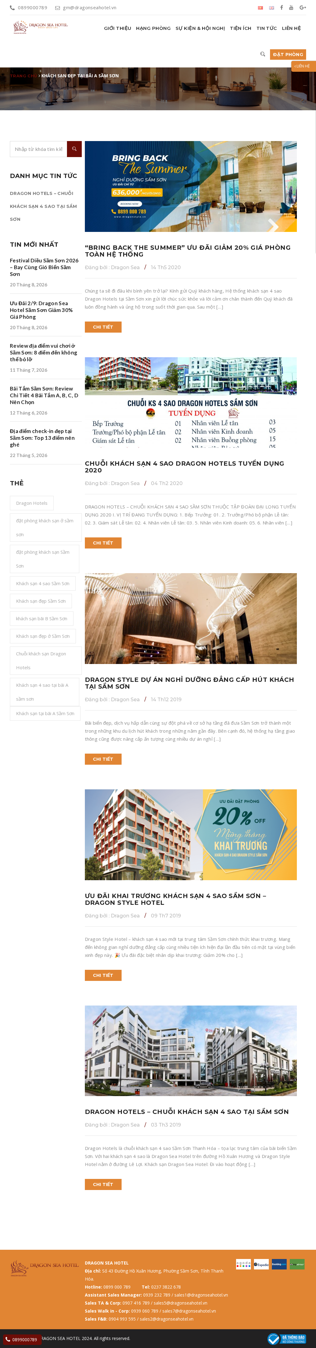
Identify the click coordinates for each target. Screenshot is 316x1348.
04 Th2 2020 (167, 483)
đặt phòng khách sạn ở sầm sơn (44, 527)
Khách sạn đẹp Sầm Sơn (41, 601)
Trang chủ (23, 75)
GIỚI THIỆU (117, 28)
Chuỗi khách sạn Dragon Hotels (41, 660)
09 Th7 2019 (166, 916)
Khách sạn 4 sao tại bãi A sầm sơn (42, 692)
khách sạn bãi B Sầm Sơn (41, 618)
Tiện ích (241, 28)
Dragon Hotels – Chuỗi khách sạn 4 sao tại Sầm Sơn (43, 206)
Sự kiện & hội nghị (200, 28)
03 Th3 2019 (166, 1125)
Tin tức (266, 28)
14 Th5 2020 (166, 267)
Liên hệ (291, 28)
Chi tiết (103, 327)
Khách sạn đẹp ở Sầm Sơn (43, 636)
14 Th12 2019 (166, 699)
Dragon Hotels (32, 503)
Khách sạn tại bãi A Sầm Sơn (45, 713)
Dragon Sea (112, 267)
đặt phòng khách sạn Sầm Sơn (42, 559)
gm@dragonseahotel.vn (89, 7)
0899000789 (32, 7)
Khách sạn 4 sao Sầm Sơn (42, 583)
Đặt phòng (288, 54)
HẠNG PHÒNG (153, 28)
